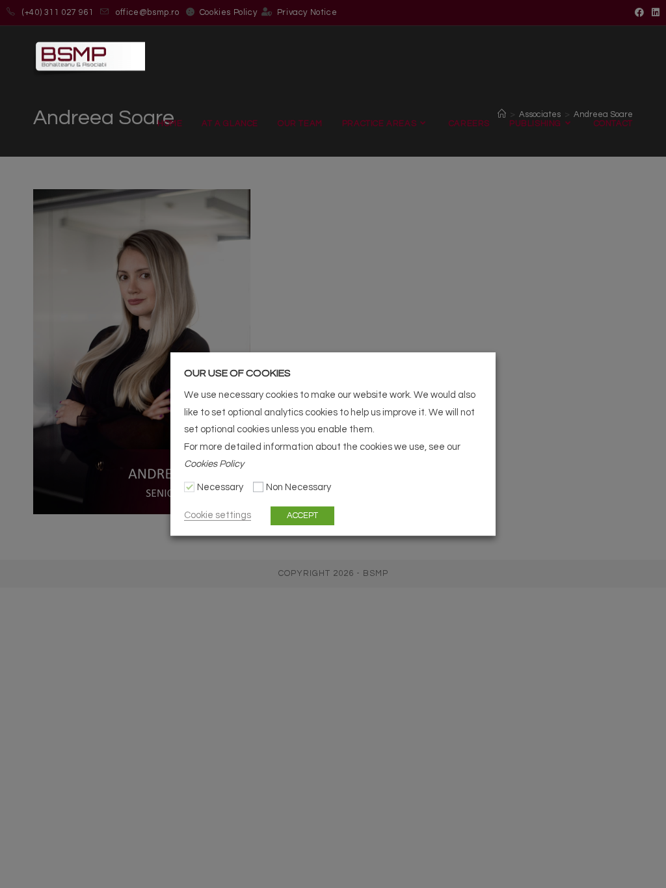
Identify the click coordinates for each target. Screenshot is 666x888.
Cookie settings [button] (217, 515)
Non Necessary (298, 488)
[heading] (333, 373)
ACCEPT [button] (302, 515)
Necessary (220, 488)
